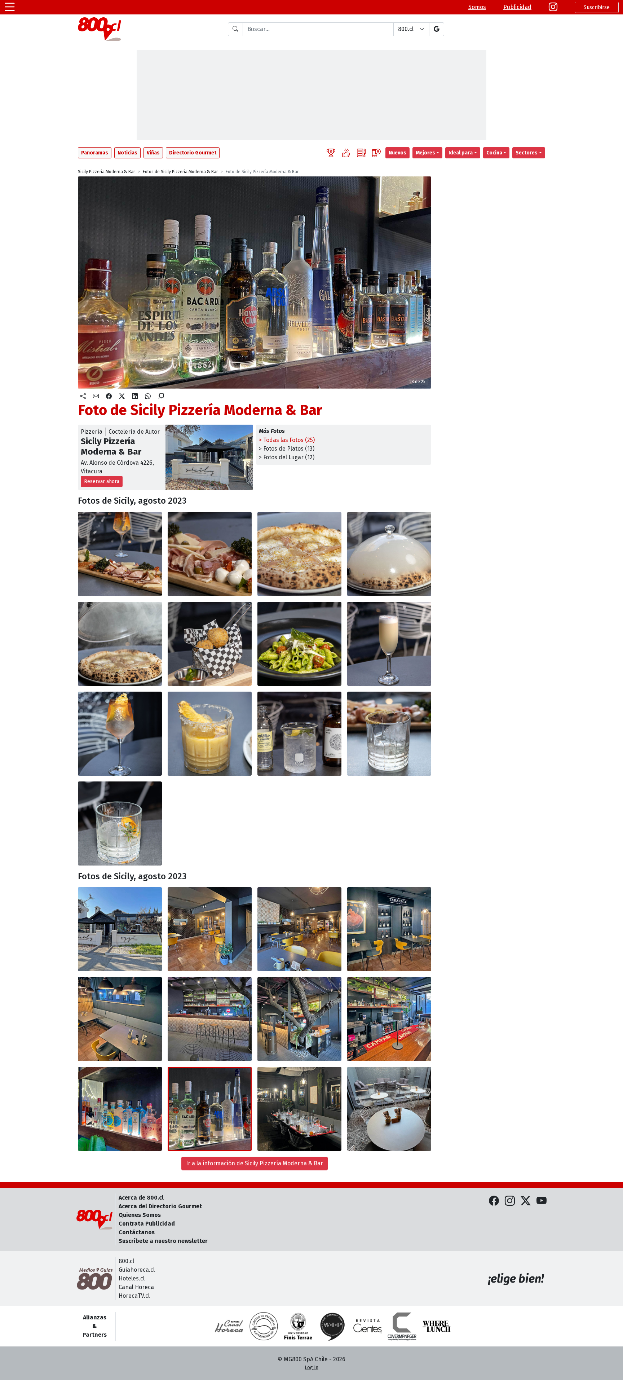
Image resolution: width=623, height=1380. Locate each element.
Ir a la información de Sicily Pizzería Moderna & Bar (254, 1163)
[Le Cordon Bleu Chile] (298, 1326)
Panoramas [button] (94, 153)
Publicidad (517, 7)
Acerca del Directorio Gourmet (160, 1206)
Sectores (527, 153)
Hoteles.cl (132, 1278)
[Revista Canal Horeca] (229, 1326)
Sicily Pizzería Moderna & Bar (106, 171)
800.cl (126, 1261)
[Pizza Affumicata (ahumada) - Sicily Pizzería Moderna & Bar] (299, 554)
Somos (477, 7)
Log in (311, 1367)
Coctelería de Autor (134, 431)
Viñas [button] (153, 153)
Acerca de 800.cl (141, 1197)
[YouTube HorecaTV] (541, 1201)
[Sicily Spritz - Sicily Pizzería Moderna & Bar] (120, 734)
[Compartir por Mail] (96, 396)
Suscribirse (597, 7)
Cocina (494, 153)
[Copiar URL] (161, 396)
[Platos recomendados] (346, 153)
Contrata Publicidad (147, 1223)
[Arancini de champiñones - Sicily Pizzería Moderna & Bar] (210, 644)
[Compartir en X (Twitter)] (122, 396)
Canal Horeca (136, 1287)
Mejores (425, 153)
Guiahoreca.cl (137, 1269)
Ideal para (461, 153)
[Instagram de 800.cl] (510, 1201)
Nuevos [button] (397, 153)
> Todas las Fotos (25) (287, 440)
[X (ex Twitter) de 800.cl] (526, 1201)
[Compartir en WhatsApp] (148, 396)
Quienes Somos (140, 1215)
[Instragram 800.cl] (553, 7)
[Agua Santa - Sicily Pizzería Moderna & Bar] (389, 734)
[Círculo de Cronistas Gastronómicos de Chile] (263, 1326)
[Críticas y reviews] (361, 153)
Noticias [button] (127, 153)
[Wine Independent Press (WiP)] (332, 1326)
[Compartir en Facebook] (109, 396)
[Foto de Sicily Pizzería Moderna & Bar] (210, 734)
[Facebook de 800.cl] (494, 1201)
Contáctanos (137, 1232)
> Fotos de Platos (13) (286, 448)
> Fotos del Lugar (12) (286, 457)
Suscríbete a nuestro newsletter (163, 1240)
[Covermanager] (402, 1326)
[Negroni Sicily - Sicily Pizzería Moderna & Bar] (120, 823)
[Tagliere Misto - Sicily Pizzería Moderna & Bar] (120, 554)
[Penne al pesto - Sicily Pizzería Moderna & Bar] (299, 644)
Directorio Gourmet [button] (192, 153)
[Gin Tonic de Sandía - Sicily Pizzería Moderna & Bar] (299, 734)
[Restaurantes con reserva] (376, 153)
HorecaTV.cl (134, 1295)
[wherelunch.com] (436, 1326)
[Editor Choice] (331, 153)
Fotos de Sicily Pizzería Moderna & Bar (180, 171)
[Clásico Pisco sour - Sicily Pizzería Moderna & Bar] (389, 644)
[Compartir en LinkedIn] (135, 396)
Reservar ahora (101, 481)
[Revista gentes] (367, 1326)
